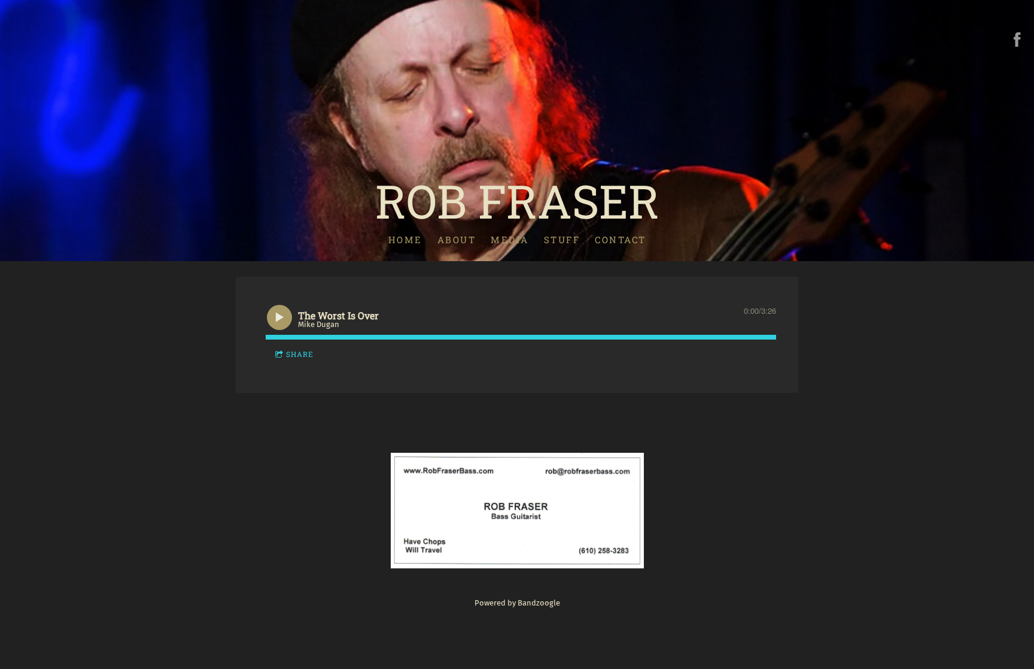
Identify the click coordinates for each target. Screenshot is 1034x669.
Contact (620, 240)
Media (510, 240)
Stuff (562, 240)
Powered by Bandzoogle (517, 602)
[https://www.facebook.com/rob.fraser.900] (1017, 39)
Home (405, 240)
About (456, 240)
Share (300, 354)
